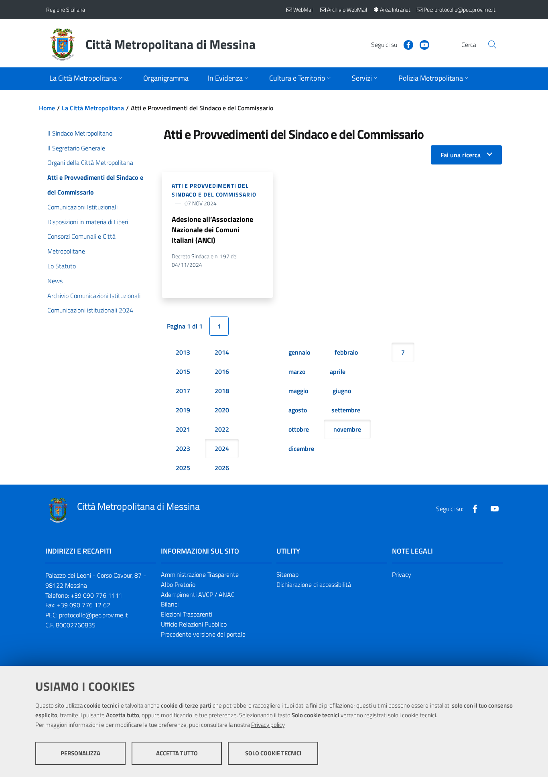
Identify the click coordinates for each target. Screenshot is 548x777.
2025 (183, 468)
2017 (183, 391)
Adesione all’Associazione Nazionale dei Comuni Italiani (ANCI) (212, 229)
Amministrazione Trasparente (200, 574)
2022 (222, 429)
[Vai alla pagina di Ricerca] (492, 44)
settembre (345, 410)
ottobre (298, 429)
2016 (222, 371)
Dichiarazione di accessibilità (313, 584)
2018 (222, 391)
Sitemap (287, 574)
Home (47, 108)
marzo (296, 371)
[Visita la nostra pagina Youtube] (421, 44)
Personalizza (80, 753)
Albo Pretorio (178, 584)
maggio (298, 391)
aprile (337, 371)
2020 (222, 410)
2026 (222, 468)
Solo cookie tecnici (273, 753)
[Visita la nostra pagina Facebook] (405, 44)
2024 (222, 448)
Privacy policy (267, 724)
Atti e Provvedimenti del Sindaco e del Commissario (214, 190)
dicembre (301, 448)
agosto (297, 410)
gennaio (299, 352)
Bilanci (170, 604)
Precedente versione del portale (203, 634)
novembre (347, 429)
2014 (222, 352)
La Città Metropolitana (93, 108)
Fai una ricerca (460, 155)
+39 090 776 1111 (96, 595)
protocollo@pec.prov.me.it (93, 615)
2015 (183, 371)
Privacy (401, 574)
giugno (342, 391)
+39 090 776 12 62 (83, 605)
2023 (183, 448)
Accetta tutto (177, 753)
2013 (183, 352)
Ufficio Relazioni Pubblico (194, 624)
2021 (183, 429)
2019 (183, 410)
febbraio (346, 352)
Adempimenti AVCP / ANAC (198, 594)
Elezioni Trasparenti (186, 614)
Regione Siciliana (65, 9)
